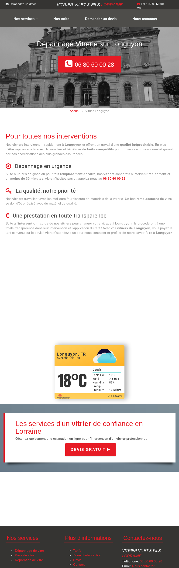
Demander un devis (101, 19)
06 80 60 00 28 (151, 561)
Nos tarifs (61, 19)
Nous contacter (144, 19)
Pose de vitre (24, 555)
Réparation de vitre (29, 560)
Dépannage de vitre (29, 550)
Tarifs (77, 550)
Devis (77, 560)
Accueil (75, 111)
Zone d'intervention (87, 555)
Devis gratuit (89, 450)
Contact (79, 564)
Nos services (24, 19)
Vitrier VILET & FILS (90, 4)
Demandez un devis (22, 4)
